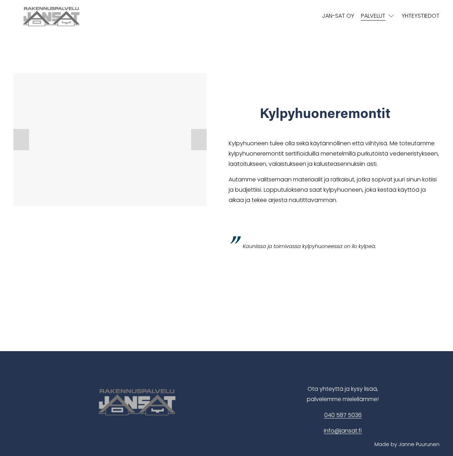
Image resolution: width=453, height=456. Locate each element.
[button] (21, 139)
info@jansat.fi (343, 431)
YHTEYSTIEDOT (421, 16)
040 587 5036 (343, 415)
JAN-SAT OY (338, 16)
